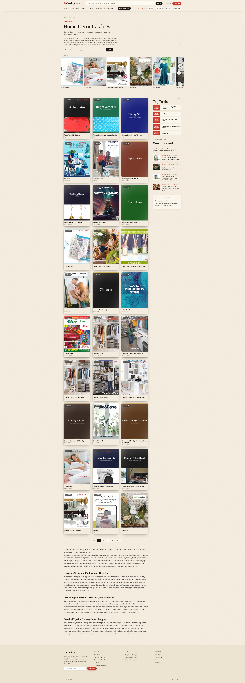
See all (179, 98)
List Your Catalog (99, 657)
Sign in (169, 3)
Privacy (179, 680)
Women (66, 8)
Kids (77, 8)
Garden (168, 8)
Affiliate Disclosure (100, 665)
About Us (97, 655)
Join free (177, 3)
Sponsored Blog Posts (101, 660)
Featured (99, 8)
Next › (118, 540)
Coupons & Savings (131, 655)
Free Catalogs (123, 8)
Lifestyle (90, 8)
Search (159, 3)
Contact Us (97, 662)
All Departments (109, 8)
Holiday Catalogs (130, 660)
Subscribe (92, 668)
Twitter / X (158, 657)
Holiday (151, 8)
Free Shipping (159, 8)
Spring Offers (176, 8)
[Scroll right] (179, 73)
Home (83, 8)
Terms (173, 680)
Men (72, 8)
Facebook (158, 655)
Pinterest (158, 662)
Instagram (158, 660)
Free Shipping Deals (131, 657)
